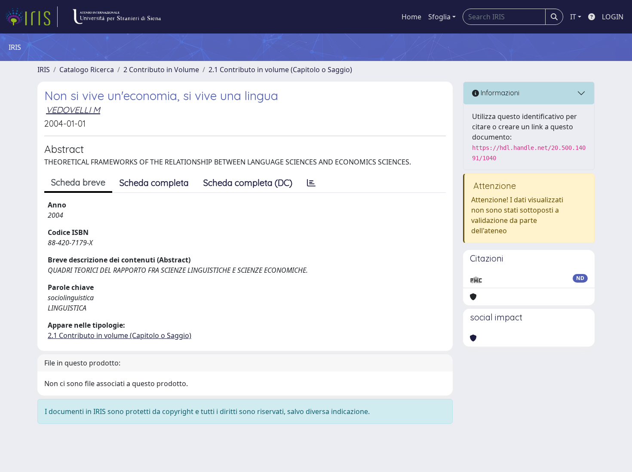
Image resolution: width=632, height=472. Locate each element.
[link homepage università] (116, 16)
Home (411, 16)
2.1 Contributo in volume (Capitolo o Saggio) (280, 69)
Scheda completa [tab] (154, 182)
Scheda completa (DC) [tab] (247, 182)
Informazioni (499, 92)
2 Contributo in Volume (161, 69)
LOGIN (612, 16)
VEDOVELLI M (73, 109)
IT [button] (573, 16)
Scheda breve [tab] (78, 182)
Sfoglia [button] (439, 16)
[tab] (311, 183)
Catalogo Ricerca (86, 69)
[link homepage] (31, 16)
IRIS (43, 69)
